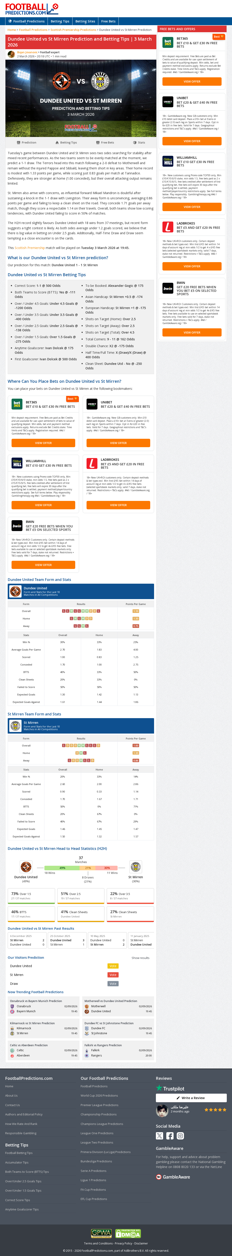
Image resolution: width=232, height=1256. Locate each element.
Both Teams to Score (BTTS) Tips (27, 1172)
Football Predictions (29, 21)
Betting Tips (60, 21)
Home (11, 30)
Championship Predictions (99, 1114)
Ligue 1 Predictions (93, 1180)
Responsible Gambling (20, 1133)
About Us (11, 1095)
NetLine (216, 1167)
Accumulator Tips (17, 1162)
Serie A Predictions (93, 1171)
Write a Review (193, 1098)
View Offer (43, 443)
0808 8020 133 (184, 1167)
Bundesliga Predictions (96, 1161)
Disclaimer (141, 1243)
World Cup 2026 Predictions (99, 1095)
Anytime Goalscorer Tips (22, 1209)
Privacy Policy (123, 1243)
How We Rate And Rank (21, 1124)
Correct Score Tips (17, 1200)
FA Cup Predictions (93, 1190)
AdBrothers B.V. (134, 1251)
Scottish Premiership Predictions (73, 30)
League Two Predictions (97, 1142)
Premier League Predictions (99, 1105)
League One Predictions (97, 1133)
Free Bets (108, 21)
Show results (141, 958)
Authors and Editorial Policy (24, 1114)
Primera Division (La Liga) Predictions (106, 1152)
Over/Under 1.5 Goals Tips (23, 1190)
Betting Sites (85, 21)
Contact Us (12, 1105)
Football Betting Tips (19, 1153)
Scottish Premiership (30, 248)
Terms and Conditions (98, 1243)
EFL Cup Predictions (94, 1199)
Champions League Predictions (102, 1124)
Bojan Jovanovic (27, 52)
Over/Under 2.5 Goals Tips (23, 1181)
